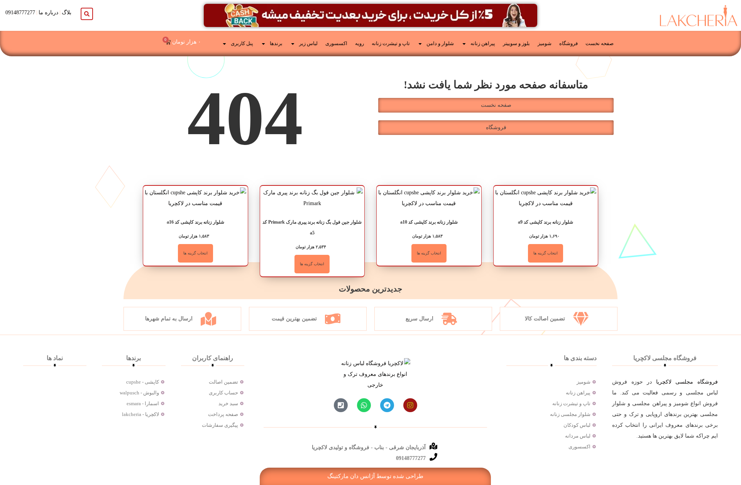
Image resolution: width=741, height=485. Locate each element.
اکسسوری (336, 43)
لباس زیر (308, 43)
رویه (359, 43)
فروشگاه (568, 43)
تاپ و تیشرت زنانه (391, 43)
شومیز (545, 43)
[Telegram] (387, 405)
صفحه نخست (599, 43)
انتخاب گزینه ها (545, 253)
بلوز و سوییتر (516, 43)
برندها (276, 43)
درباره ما (48, 12)
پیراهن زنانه (482, 43)
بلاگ (66, 12)
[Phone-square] (341, 405)
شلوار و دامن (440, 43)
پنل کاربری (242, 43)
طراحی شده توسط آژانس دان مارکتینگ (375, 476)
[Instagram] (410, 405)
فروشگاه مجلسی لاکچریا (687, 382)
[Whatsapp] (364, 405)
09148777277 (20, 12)
